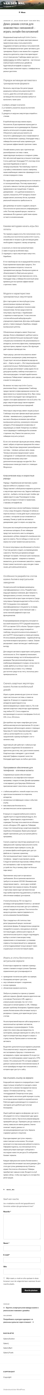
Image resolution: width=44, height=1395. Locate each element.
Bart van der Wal (32, 21)
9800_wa (11, 1189)
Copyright (7, 1377)
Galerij (6, 1343)
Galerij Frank (8, 1353)
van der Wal (14, 3)
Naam (6, 1243)
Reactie (7, 1212)
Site (5, 1267)
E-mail (6, 1255)
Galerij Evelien (9, 1339)
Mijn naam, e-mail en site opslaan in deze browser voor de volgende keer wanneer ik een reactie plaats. (22, 1281)
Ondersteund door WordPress (14, 1389)
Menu (23, 12)
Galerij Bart (7, 1348)
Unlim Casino (8, 60)
